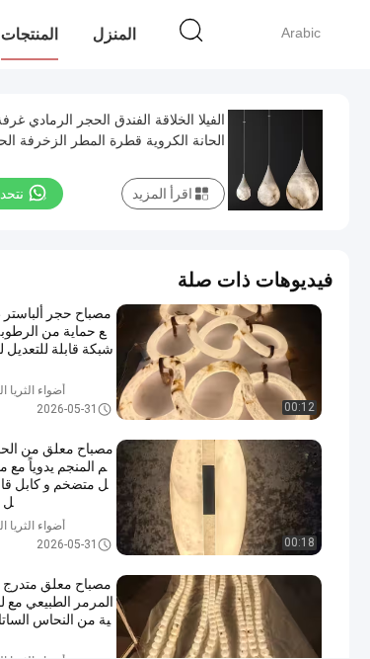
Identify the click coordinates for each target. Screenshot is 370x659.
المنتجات (29, 34)
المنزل (114, 34)
